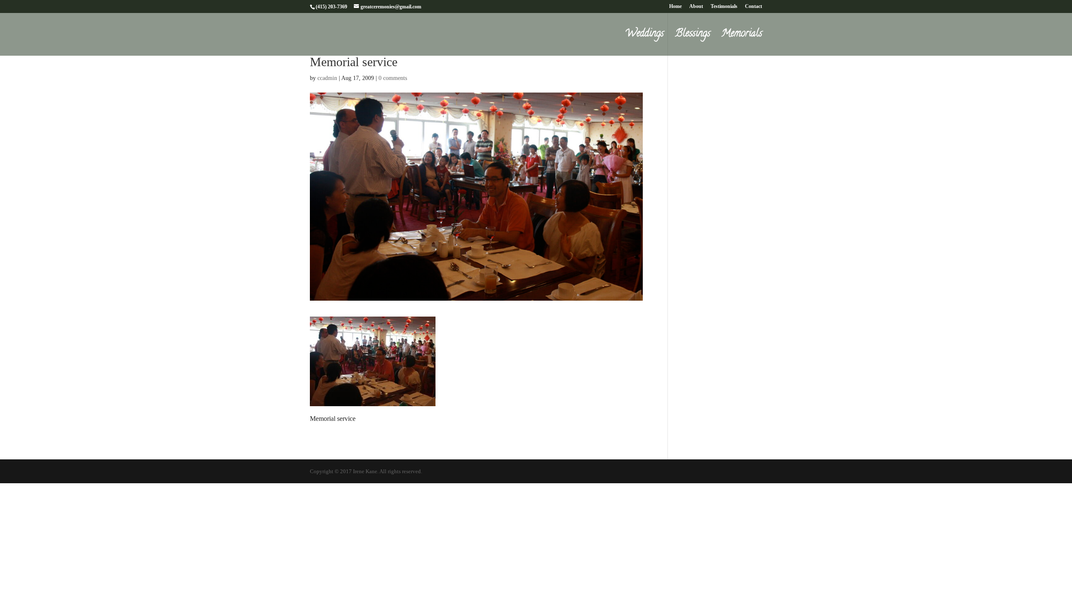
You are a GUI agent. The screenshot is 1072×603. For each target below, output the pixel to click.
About (696, 6)
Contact (753, 6)
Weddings (644, 36)
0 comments (393, 78)
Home (675, 6)
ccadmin (327, 78)
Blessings (692, 36)
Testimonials (724, 6)
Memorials (742, 36)
